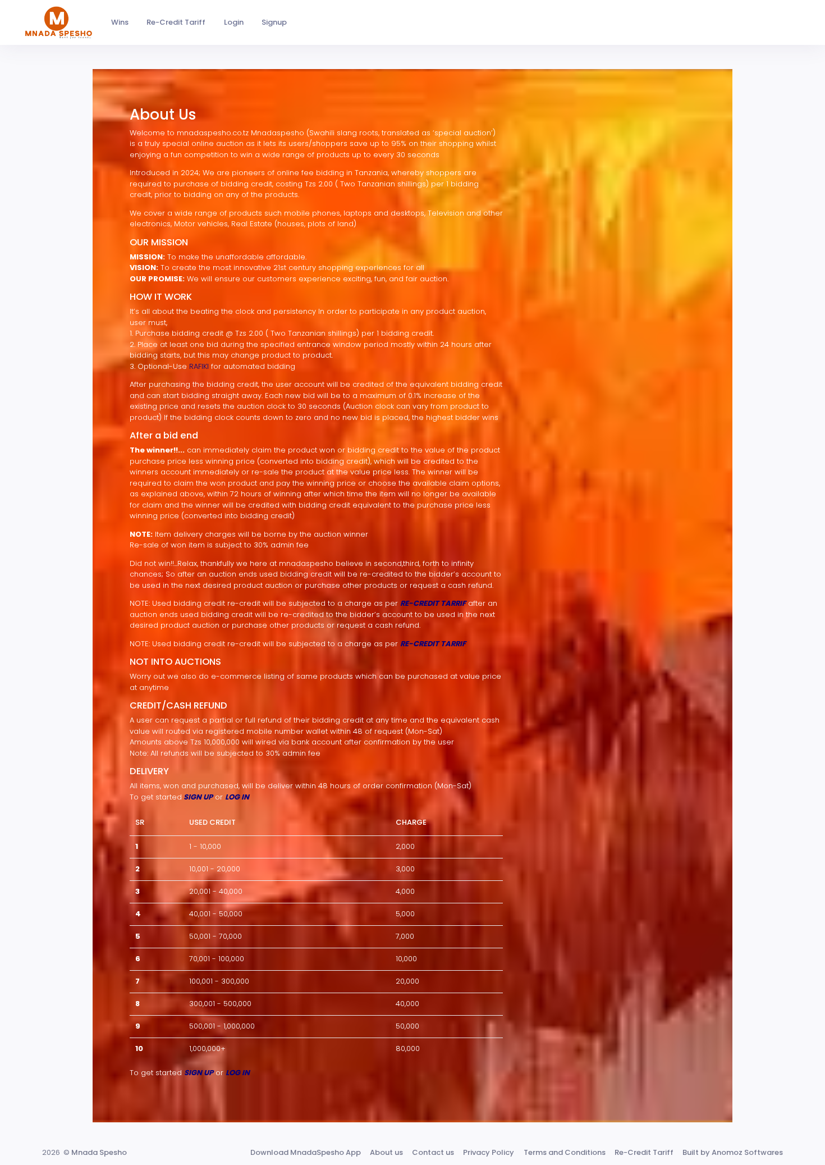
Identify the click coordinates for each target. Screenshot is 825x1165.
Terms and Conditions (565, 1152)
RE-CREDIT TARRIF (433, 603)
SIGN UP (198, 797)
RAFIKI (200, 366)
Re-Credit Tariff (644, 1152)
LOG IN (237, 797)
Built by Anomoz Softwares (732, 1152)
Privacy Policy (488, 1152)
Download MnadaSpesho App (305, 1152)
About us (386, 1152)
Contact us (433, 1152)
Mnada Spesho (99, 1152)
